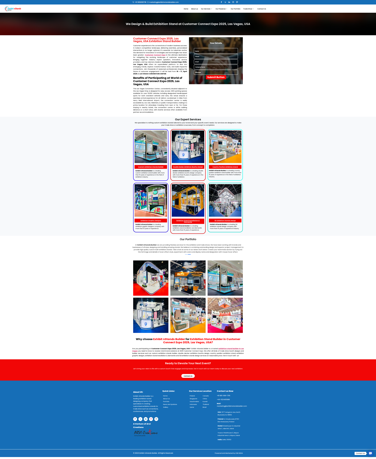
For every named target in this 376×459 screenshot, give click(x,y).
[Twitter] (225, 2)
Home (186, 9)
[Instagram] (233, 2)
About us (194, 9)
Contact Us (261, 9)
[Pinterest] (237, 2)
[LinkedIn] (229, 2)
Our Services (205, 9)
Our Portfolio (235, 9)
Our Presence (221, 9)
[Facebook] (221, 2)
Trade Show (247, 9)
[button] (370, 453)
